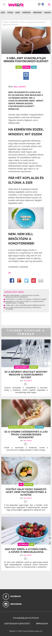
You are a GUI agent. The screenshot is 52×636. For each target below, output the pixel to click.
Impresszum (42, 623)
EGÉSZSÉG (13, 22)
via (9, 272)
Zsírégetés (26, 12)
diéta (18, 67)
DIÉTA (3, 12)
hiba (34, 67)
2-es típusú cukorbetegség (21, 427)
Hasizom (47, 12)
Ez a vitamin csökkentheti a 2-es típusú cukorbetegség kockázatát (26, 434)
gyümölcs (23, 544)
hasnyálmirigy (21, 367)
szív (31, 544)
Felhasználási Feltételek (26, 618)
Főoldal (5, 22)
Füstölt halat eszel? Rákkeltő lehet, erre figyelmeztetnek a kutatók (26, 492)
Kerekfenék (37, 12)
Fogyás (10, 12)
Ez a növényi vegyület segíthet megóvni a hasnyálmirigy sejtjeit (26, 374)
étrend (26, 67)
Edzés (18, 12)
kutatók (28, 484)
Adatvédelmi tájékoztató (17, 623)
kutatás (39, 427)
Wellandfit (20, 86)
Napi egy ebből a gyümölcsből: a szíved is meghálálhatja (26, 550)
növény (33, 367)
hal (21, 484)
